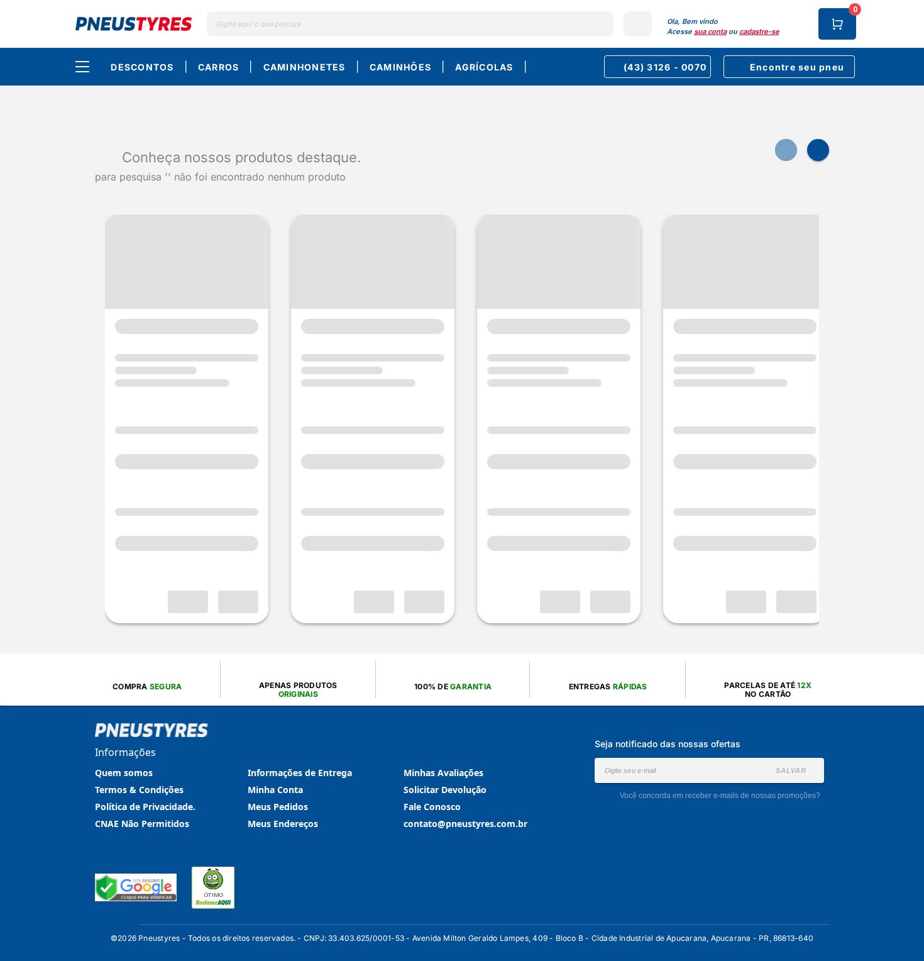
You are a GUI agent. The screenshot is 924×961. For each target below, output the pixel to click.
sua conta (710, 31)
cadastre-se (759, 31)
